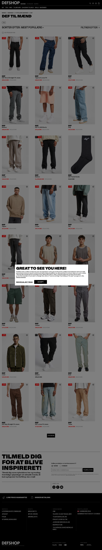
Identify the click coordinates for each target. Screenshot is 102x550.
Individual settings (24, 282)
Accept (41, 282)
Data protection (21, 277)
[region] (51, 275)
